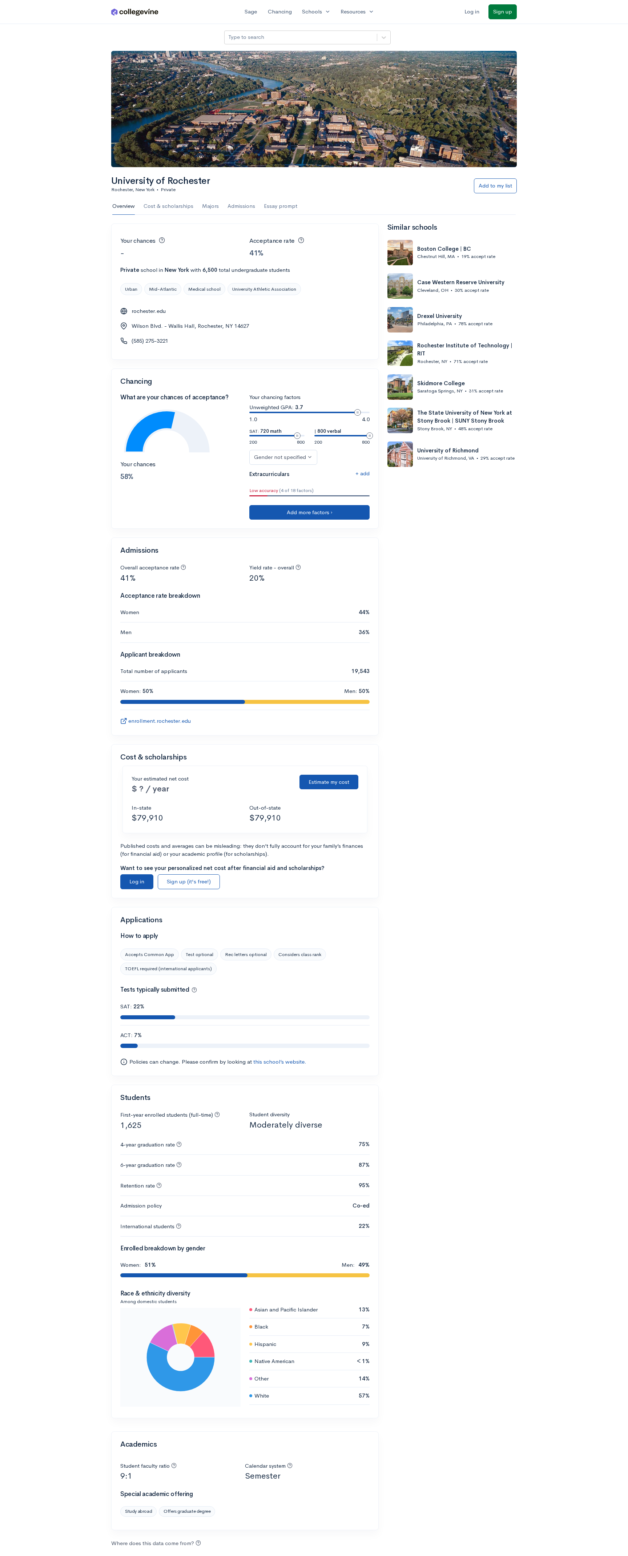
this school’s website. (279, 1061)
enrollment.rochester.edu (159, 720)
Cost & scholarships (168, 205)
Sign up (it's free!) (189, 881)
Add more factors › (310, 512)
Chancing (280, 11)
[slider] (357, 412)
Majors (210, 205)
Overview (123, 205)
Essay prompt (280, 205)
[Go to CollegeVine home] (134, 12)
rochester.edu (149, 310)
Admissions (241, 205)
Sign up (502, 11)
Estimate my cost (329, 781)
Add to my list (495, 185)
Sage (251, 11)
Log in (471, 11)
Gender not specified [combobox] (280, 457)
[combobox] (229, 37)
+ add (362, 473)
